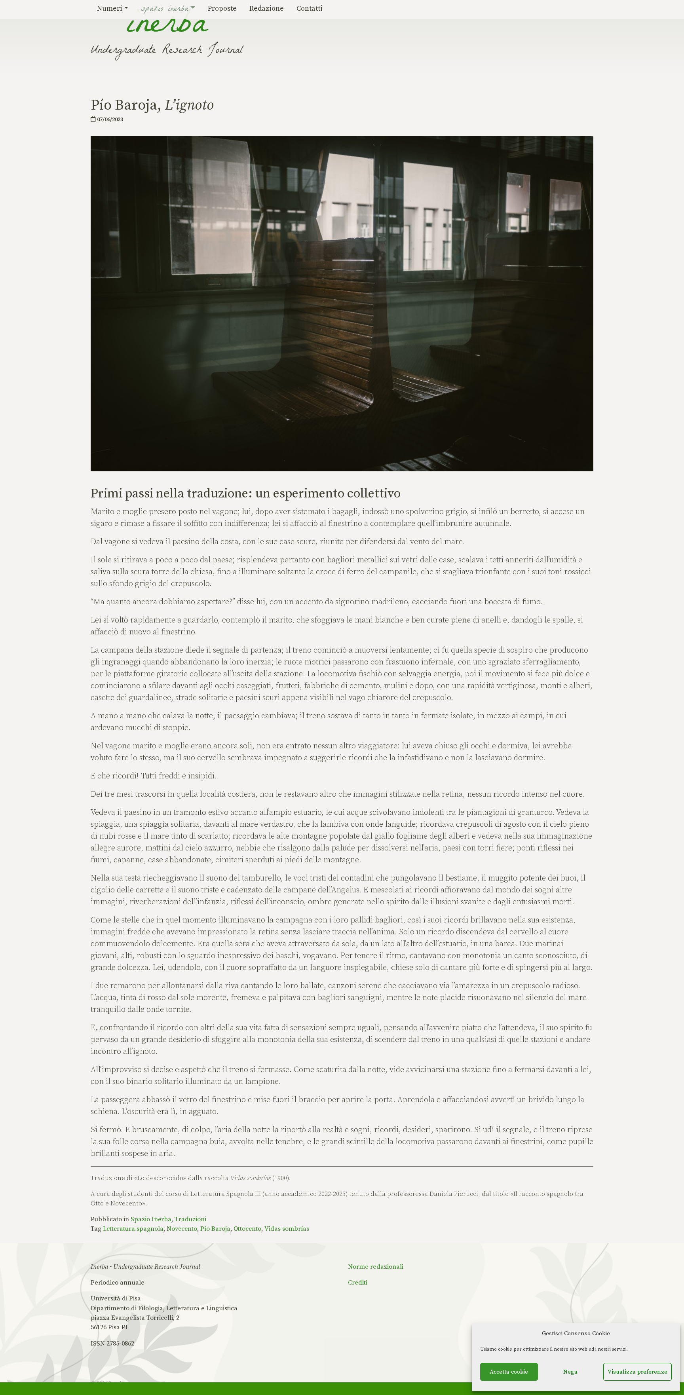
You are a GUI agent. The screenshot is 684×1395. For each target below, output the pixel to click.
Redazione (266, 8)
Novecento (182, 1229)
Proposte (222, 8)
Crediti (357, 1283)
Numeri (109, 8)
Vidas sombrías (286, 1229)
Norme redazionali (375, 1267)
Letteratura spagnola (133, 1229)
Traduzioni (190, 1219)
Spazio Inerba (164, 9)
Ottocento (247, 1229)
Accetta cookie (509, 1372)
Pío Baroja (215, 1229)
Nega (570, 1372)
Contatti (309, 8)
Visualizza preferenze (637, 1372)
